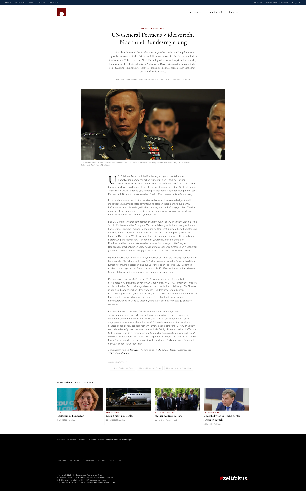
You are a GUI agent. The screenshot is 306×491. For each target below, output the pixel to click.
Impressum (74, 460)
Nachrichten (195, 12)
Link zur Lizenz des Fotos (150, 368)
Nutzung (101, 460)
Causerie (284, 2)
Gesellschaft (215, 12)
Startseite (61, 460)
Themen (187, 79)
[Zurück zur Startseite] (61, 12)
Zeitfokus (31, 2)
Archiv (121, 460)
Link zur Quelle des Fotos (123, 368)
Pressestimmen (272, 2)
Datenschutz (53, 2)
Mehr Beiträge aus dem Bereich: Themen (75, 382)
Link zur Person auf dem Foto (178, 368)
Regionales (258, 2)
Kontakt (42, 2)
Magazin (233, 12)
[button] (247, 12)
